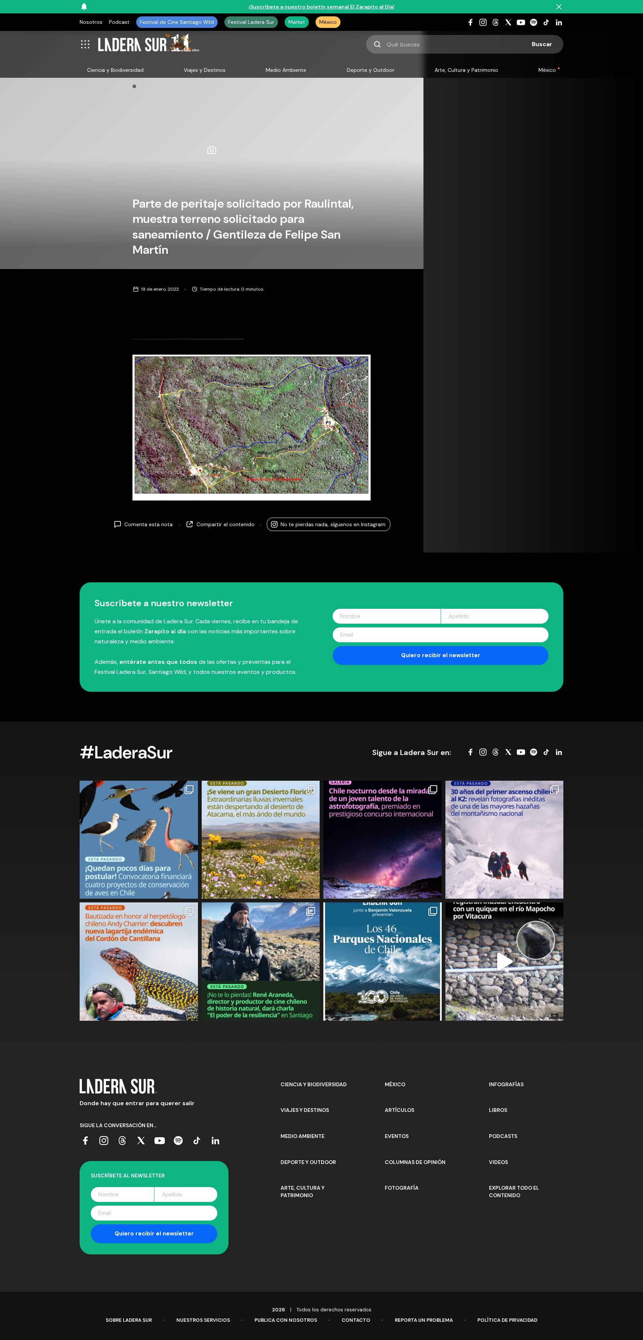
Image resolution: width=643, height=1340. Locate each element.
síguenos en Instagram (333, 524)
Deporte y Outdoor (370, 70)
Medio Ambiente (286, 70)
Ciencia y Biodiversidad (115, 70)
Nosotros (91, 22)
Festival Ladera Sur (251, 22)
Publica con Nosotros (286, 1320)
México (328, 22)
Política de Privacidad (507, 1320)
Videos (498, 1162)
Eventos (397, 1136)
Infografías (506, 1084)
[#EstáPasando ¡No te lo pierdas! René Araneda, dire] (261, 961)
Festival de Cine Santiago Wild (177, 22)
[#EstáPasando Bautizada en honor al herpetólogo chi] (139, 961)
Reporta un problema (424, 1320)
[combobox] (464, 44)
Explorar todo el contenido (514, 1191)
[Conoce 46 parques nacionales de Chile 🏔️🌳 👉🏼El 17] (382, 961)
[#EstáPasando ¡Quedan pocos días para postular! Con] (139, 840)
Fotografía (402, 1187)
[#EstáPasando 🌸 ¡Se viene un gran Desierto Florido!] (261, 840)
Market (296, 22)
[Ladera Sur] (148, 44)
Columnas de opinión (415, 1162)
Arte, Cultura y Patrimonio (466, 70)
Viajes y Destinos (204, 70)
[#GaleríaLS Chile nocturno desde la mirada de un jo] (382, 840)
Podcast (119, 22)
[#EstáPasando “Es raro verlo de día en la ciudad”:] (504, 961)
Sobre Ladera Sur (129, 1320)
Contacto (356, 1320)
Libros (498, 1110)
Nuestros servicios (203, 1320)
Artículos (399, 1110)
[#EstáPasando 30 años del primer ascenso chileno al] (504, 840)
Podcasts (503, 1136)
